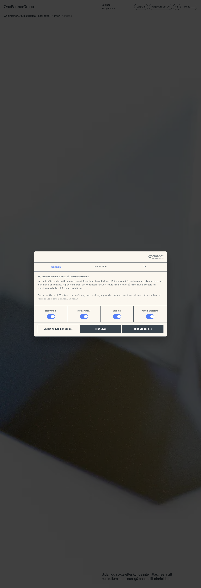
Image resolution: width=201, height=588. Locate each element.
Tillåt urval (100, 329)
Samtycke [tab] (56, 267)
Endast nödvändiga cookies (58, 329)
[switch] (84, 316)
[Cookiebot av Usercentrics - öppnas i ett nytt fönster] (150, 257)
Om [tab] (144, 266)
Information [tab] (100, 266)
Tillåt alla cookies (143, 329)
